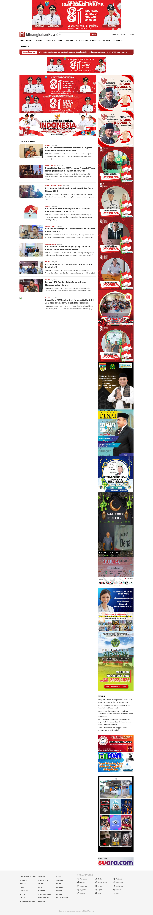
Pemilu (47, 145)
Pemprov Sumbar (56, 186)
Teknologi (23, 891)
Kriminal (59, 887)
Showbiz (59, 880)
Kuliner (41, 884)
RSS (117, 893)
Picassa (82, 893)
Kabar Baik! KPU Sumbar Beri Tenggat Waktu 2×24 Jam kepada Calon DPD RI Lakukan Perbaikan (69, 301)
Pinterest (119, 879)
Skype (100, 890)
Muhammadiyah (62, 898)
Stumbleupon (102, 883)
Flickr (99, 893)
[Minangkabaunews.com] (38, 34)
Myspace (83, 890)
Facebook (83, 879)
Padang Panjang (50, 244)
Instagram (83, 886)
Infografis (42, 901)
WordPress (119, 883)
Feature (22, 884)
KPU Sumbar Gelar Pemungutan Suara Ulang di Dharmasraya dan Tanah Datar (67, 210)
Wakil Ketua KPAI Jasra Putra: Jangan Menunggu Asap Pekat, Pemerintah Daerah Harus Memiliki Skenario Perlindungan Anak (114, 721)
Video (58, 877)
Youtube (118, 890)
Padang (47, 226)
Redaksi (59, 894)
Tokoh (22, 887)
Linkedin (100, 886)
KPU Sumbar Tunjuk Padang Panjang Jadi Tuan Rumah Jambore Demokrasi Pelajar (67, 248)
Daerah (59, 891)
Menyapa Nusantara (27, 901)
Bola (40, 887)
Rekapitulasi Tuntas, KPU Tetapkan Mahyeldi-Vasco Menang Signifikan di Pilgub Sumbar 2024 (70, 169)
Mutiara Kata (43, 880)
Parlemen (41, 891)
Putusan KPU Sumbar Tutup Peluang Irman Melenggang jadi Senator (65, 283)
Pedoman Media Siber (27, 877)
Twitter (100, 879)
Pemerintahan (43, 898)
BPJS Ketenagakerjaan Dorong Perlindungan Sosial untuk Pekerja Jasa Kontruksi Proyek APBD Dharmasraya (115, 713)
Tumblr (82, 883)
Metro (58, 884)
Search (93, 34)
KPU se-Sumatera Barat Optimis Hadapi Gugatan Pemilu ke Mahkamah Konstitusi (68, 149)
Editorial (42, 877)
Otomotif (23, 880)
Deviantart (119, 886)
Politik (53, 165)
